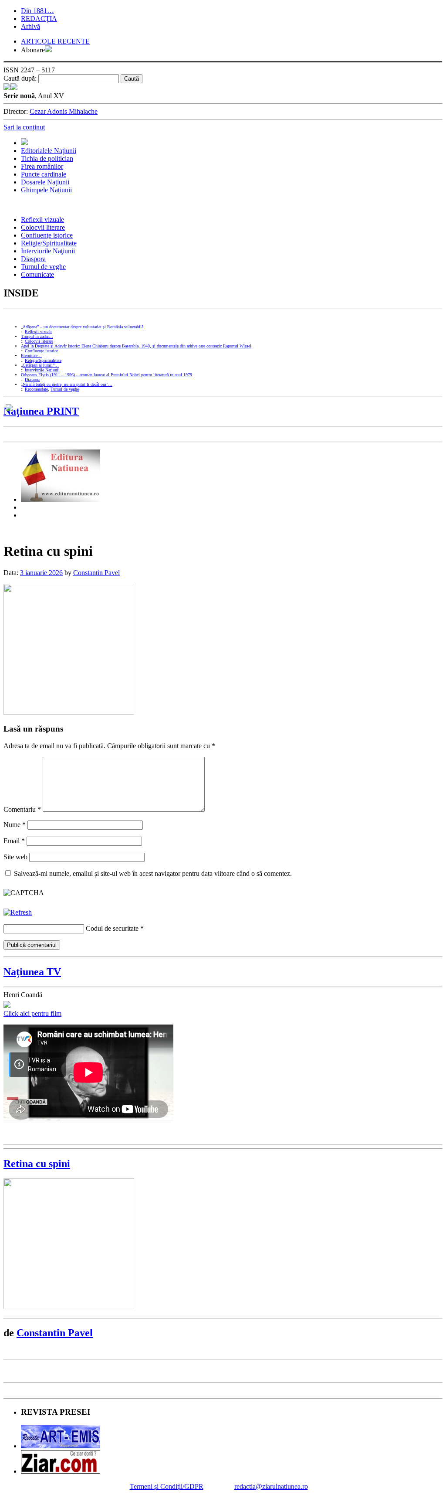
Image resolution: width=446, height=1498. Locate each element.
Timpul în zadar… (37, 336)
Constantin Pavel (96, 572)
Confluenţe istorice (47, 235)
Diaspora (33, 258)
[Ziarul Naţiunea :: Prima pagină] (10, 88)
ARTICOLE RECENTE (55, 41)
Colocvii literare (43, 227)
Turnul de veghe (43, 266)
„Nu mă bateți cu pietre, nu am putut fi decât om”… (66, 384)
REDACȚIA (39, 18)
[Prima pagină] (24, 142)
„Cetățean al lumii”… (40, 365)
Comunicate (37, 274)
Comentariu (22, 809)
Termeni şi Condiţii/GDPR (166, 1486)
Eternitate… (31, 355)
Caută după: (20, 78)
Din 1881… (37, 10)
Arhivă (30, 26)
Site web (15, 857)
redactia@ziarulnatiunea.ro (271, 1486)
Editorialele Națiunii (48, 150)
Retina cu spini (36, 1163)
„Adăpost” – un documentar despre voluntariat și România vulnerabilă (82, 326)
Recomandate (36, 389)
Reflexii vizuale (42, 219)
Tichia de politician (47, 158)
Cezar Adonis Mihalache (64, 111)
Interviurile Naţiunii (48, 251)
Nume (14, 824)
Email (14, 840)
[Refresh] (17, 912)
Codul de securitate (112, 928)
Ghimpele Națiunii (46, 190)
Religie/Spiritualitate (49, 243)
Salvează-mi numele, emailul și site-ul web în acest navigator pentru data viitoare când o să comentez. (153, 873)
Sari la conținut (24, 127)
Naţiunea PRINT (41, 411)
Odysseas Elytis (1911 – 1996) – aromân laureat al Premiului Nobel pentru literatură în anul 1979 (106, 374)
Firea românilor (42, 166)
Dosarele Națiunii (45, 182)
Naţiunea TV (32, 971)
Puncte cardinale (43, 174)
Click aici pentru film (32, 1013)
